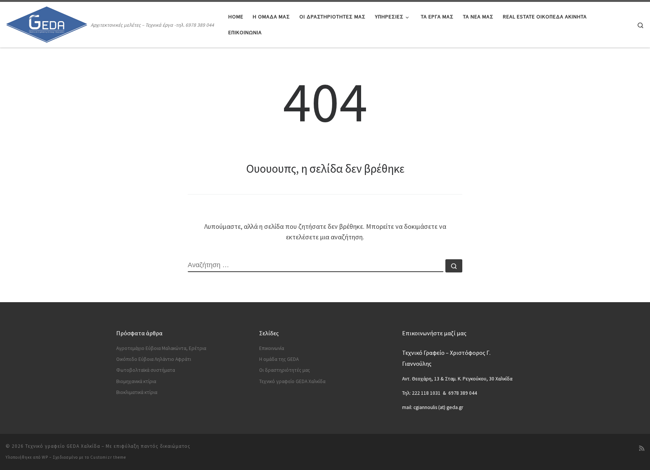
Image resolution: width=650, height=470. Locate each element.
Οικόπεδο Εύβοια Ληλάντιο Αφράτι (153, 359)
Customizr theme (108, 457)
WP (45, 457)
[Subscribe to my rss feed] (641, 448)
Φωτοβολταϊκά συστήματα (145, 370)
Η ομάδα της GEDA (279, 359)
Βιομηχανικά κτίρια (136, 381)
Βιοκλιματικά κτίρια (136, 392)
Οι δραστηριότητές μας (284, 370)
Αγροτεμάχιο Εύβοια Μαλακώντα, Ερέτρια (161, 348)
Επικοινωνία (271, 348)
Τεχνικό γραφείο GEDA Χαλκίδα (292, 381)
